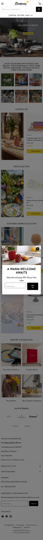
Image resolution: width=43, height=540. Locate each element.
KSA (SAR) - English (23, 15)
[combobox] (18, 9)
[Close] (37, 249)
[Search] (39, 9)
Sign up (32, 286)
